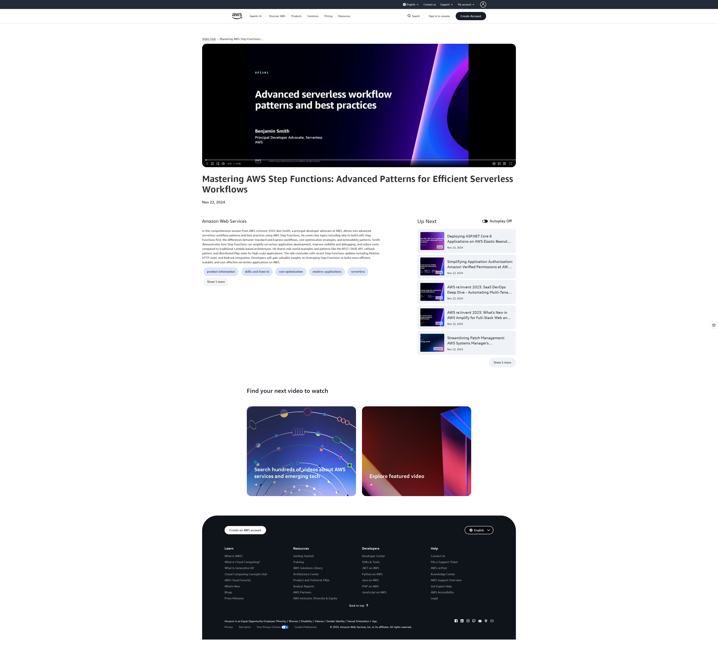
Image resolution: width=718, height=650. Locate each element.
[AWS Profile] (483, 4)
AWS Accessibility (442, 592)
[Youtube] (479, 621)
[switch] (485, 221)
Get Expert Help (441, 586)
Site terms (245, 626)
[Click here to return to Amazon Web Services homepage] (237, 18)
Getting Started (303, 556)
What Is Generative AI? (239, 568)
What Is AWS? (234, 556)
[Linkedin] (462, 621)
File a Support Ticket (444, 562)
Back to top (356, 605)
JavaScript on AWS (374, 592)
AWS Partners (302, 592)
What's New (232, 586)
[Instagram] (468, 621)
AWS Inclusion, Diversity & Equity (315, 598)
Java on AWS (370, 580)
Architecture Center (306, 574)
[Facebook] (456, 621)
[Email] (491, 621)
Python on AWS (372, 574)
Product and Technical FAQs (311, 580)
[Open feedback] (714, 325)
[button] (277, 16)
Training (298, 562)
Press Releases (234, 598)
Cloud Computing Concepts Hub (246, 574)
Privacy (229, 626)
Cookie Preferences (305, 626)
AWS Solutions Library (308, 568)
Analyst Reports (303, 586)
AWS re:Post (439, 568)
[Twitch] (473, 621)
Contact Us (438, 556)
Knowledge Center (443, 574)
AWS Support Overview (446, 580)
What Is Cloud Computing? (242, 562)
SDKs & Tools (371, 562)
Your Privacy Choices (269, 626)
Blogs (228, 592)
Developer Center (373, 556)
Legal (434, 598)
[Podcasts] (485, 621)
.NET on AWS (370, 568)
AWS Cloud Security (238, 580)
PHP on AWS (370, 586)
